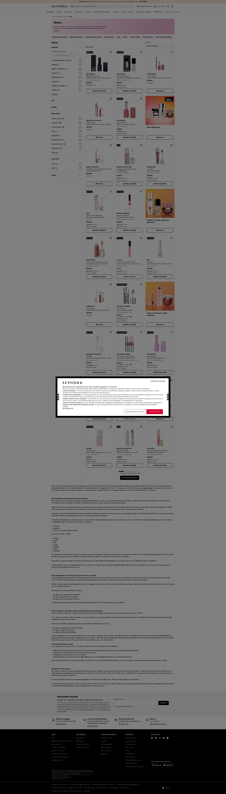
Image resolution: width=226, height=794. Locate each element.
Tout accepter (154, 411)
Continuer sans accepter (157, 381)
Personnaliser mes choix (135, 411)
